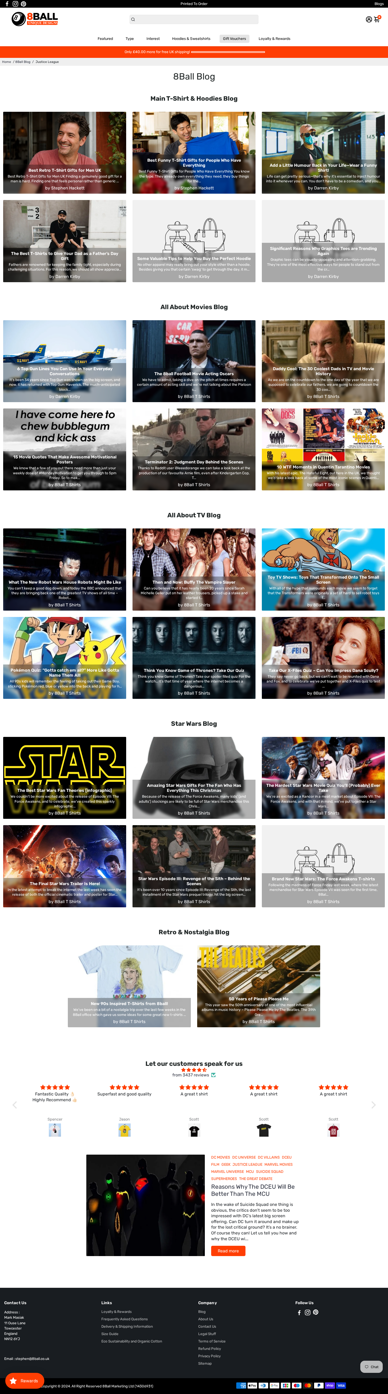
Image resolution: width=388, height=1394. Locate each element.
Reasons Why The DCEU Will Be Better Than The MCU (253, 1190)
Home (6, 62)
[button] (16, 1105)
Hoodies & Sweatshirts (191, 38)
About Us (205, 1319)
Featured (105, 38)
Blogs (379, 4)
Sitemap (205, 1363)
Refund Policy (209, 1348)
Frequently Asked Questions (124, 1319)
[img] (194, 1069)
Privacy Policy (209, 1356)
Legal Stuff (207, 1334)
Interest (153, 38)
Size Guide (110, 1334)
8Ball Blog (22, 62)
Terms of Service (212, 1341)
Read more (228, 1250)
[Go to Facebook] (7, 4)
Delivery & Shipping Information (127, 1326)
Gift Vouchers (234, 38)
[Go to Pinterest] (23, 4)
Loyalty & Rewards (274, 38)
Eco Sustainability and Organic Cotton (131, 1341)
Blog (202, 1311)
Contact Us (207, 1326)
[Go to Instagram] (15, 4)
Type (130, 38)
